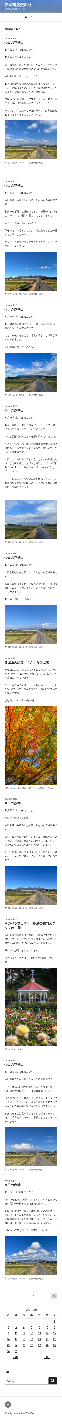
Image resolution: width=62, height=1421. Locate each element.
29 (54, 1345)
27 (39, 1345)
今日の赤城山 (14, 42)
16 (8, 1339)
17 (16, 1339)
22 (54, 1339)
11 (24, 1333)
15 (54, 1333)
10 (16, 1333)
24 (16, 1345)
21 (47, 1339)
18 (24, 1339)
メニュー (32, 17)
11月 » (47, 1357)
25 (24, 1345)
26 (31, 1345)
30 (8, 1351)
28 (47, 1345)
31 (16, 1351)
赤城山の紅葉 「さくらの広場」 (28, 662)
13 (39, 1333)
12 (31, 1333)
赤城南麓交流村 (18, 5)
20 (39, 1339)
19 (31, 1339)
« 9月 (15, 1357)
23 (8, 1345)
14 (47, 1333)
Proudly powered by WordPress (21, 1413)
